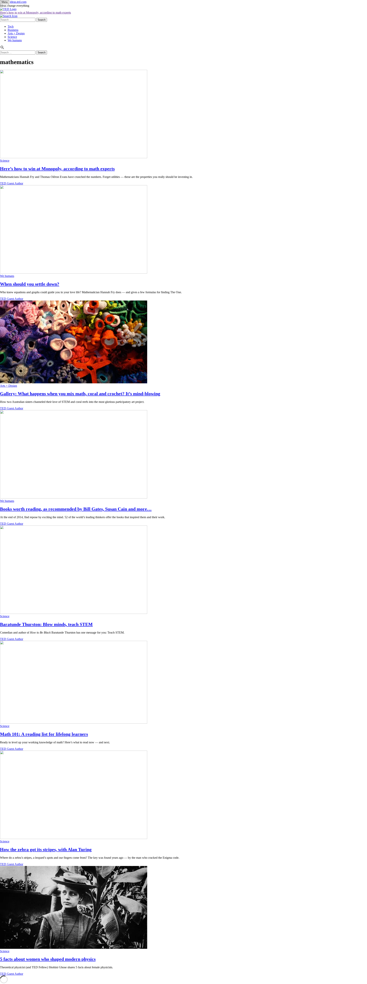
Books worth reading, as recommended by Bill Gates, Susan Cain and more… (76, 509)
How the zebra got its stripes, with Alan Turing (46, 849)
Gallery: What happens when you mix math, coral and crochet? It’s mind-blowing (80, 393)
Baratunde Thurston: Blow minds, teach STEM (46, 624)
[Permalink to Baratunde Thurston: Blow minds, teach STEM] (73, 612)
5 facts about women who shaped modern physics (48, 959)
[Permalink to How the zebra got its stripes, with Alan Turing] (73, 838)
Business (13, 30)
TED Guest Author (11, 183)
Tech (11, 26)
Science (12, 36)
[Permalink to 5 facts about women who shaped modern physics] (73, 947)
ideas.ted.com (18, 1)
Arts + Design (16, 33)
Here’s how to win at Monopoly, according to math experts (35, 12)
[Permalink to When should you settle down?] (73, 272)
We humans (15, 40)
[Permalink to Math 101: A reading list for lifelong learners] (73, 722)
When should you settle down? (29, 284)
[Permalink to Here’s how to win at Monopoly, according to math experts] (73, 157)
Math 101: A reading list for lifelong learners (44, 734)
